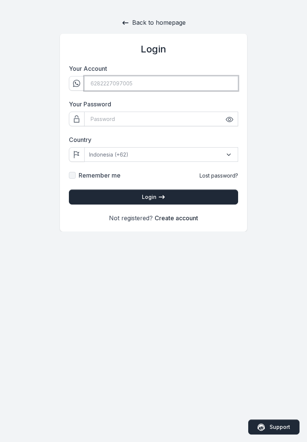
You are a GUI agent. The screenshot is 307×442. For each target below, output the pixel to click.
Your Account (88, 68)
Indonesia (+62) (108, 154)
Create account (176, 218)
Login (150, 197)
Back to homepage (159, 22)
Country (80, 139)
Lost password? (219, 175)
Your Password (90, 104)
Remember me (100, 175)
